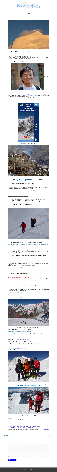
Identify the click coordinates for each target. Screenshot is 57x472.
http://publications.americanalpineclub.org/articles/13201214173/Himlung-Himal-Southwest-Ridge (24, 425)
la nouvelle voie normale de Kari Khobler (28, 95)
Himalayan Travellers (11, 250)
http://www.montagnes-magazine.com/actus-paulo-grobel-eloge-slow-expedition (22, 427)
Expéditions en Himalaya (32, 10)
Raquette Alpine (25, 10)
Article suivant (50, 435)
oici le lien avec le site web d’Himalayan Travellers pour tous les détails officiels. (20, 331)
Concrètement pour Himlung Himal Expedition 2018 (15, 267)
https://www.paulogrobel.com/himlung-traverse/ (17, 297)
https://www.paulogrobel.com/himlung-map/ (16, 293)
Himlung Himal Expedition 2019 (24, 180)
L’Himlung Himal (10, 56)
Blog (38, 10)
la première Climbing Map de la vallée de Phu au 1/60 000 (24, 99)
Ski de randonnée (19, 10)
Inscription (45, 10)
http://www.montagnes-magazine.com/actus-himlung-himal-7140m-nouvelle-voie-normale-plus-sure (25, 426)
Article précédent (6, 435)
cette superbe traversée (45, 429)
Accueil (7, 10)
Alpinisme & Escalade (12, 10)
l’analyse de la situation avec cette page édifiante (22, 339)
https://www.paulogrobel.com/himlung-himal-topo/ (17, 292)
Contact (41, 10)
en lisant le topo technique (27, 201)
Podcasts (28, 13)
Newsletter (49, 10)
